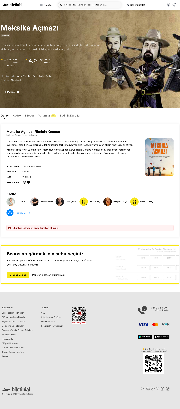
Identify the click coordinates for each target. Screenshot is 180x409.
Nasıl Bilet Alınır (48, 321)
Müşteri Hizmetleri (10, 343)
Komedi (5, 35)
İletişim (5, 356)
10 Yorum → (45, 62)
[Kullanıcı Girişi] (174, 4)
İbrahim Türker (45, 76)
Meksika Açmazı (106, 141)
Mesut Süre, (22, 76)
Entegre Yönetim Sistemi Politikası (17, 330)
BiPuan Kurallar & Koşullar (13, 317)
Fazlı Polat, (33, 76)
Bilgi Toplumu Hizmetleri (13, 313)
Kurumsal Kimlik (9, 334)
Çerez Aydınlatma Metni (13, 347)
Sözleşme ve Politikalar (13, 326)
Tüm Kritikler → (11, 66)
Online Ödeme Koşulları (13, 352)
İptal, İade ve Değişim (51, 317)
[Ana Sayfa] (12, 5)
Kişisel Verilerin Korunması (14, 321)
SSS (43, 313)
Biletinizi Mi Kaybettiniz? (52, 326)
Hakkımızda (7, 339)
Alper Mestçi (16, 80)
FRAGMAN (10, 92)
